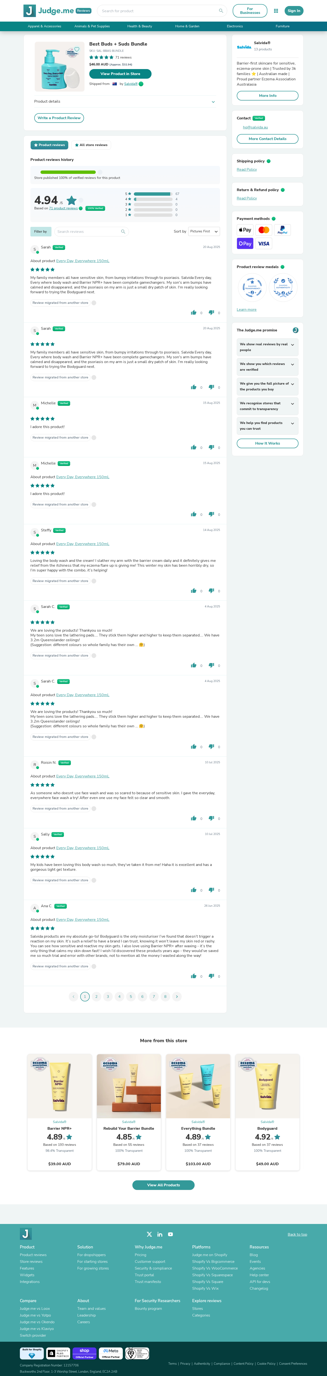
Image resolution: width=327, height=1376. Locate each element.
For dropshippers (91, 1255)
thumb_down (211, 312)
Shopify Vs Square (207, 1281)
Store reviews (31, 1261)
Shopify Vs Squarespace (212, 1275)
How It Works (267, 443)
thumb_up (194, 312)
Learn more (247, 309)
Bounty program (148, 1308)
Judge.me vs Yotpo (35, 1315)
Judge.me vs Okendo (37, 1322)
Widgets (27, 1275)
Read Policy (247, 169)
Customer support (150, 1261)
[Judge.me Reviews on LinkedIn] (160, 1234)
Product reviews (33, 1255)
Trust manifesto (148, 1281)
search (221, 11)
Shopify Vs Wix (205, 1288)
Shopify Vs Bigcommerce (213, 1261)
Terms (172, 1364)
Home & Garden (187, 26)
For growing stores (93, 1268)
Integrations (30, 1281)
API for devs (260, 1281)
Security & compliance (153, 1268)
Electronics (235, 26)
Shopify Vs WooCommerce (215, 1268)
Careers (83, 1322)
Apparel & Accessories (44, 26)
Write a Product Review (59, 118)
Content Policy (244, 1364)
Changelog (259, 1288)
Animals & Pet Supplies (92, 26)
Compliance (222, 1364)
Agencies (257, 1268)
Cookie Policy (266, 1364)
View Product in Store (120, 73)
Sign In (294, 10)
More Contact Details (268, 138)
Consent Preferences (293, 1364)
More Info (267, 95)
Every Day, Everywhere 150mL (82, 261)
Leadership (86, 1315)
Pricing (140, 1255)
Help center (259, 1275)
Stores (197, 1308)
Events (255, 1261)
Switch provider (33, 1335)
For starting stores (92, 1261)
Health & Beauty (139, 26)
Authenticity (202, 1364)
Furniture (282, 26)
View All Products (163, 1185)
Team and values (91, 1308)
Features (27, 1268)
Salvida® (131, 84)
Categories (201, 1315)
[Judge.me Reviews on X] (149, 1234)
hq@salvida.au (255, 127)
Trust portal (144, 1275)
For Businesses (250, 10)
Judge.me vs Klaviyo (37, 1328)
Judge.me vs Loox (35, 1308)
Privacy (185, 1364)
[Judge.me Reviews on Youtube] (170, 1234)
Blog (254, 1255)
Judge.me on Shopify (209, 1255)
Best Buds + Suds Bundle (118, 44)
